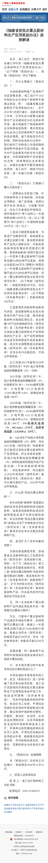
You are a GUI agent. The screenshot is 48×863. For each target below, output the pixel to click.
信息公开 (13, 9)
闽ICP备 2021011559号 (24, 843)
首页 (4, 9)
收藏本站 (39, 832)
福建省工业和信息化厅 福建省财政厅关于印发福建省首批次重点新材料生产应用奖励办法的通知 (24, 808)
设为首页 (29, 832)
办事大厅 (36, 9)
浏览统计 (18, 832)
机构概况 (25, 9)
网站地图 (8, 832)
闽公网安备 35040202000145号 (26, 839)
